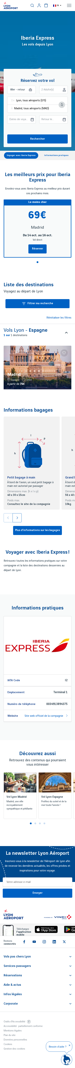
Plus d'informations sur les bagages (37, 530)
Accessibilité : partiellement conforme (23, 1026)
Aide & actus (12, 984)
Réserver (37, 248)
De (13, 100)
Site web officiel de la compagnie (44, 716)
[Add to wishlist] (64, 353)
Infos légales (13, 994)
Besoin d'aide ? (57, 1046)
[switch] (32, 5)
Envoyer (37, 893)
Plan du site (9, 1035)
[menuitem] (32, 5)
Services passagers (17, 966)
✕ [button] (69, 1045)
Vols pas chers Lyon (17, 956)
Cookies (8, 1044)
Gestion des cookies (14, 1049)
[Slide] (17, 517)
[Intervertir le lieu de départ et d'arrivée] (62, 105)
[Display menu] (69, 5)
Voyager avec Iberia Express (21, 155)
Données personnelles (15, 1039)
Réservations (13, 975)
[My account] (39, 5)
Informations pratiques (56, 155)
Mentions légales (13, 1030)
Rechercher (37, 139)
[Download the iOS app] (45, 930)
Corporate (11, 1003)
